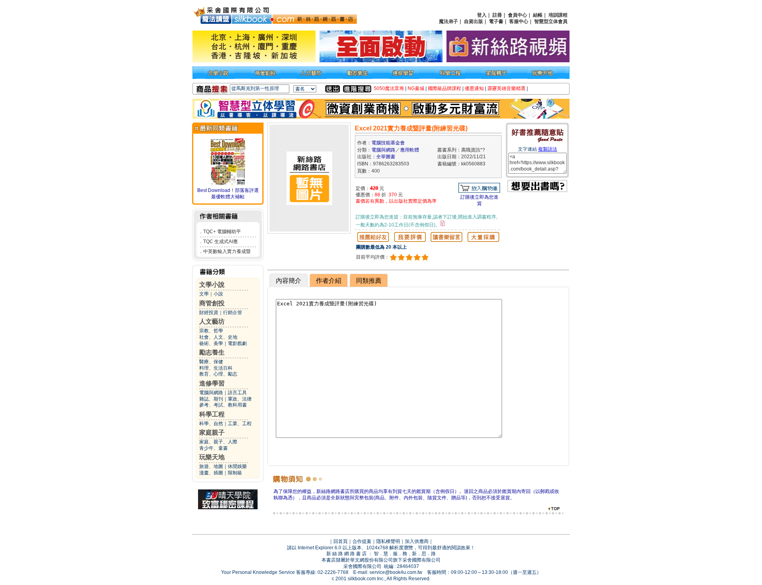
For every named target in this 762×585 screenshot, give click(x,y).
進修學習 (212, 383)
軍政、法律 (240, 399)
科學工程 (212, 414)
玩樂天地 (212, 457)
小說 (218, 294)
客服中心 (518, 21)
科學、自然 (211, 423)
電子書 (496, 21)
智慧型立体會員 (551, 21)
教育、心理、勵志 (218, 374)
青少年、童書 (213, 448)
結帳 (538, 15)
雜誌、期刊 (211, 399)
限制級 (235, 473)
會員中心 (517, 15)
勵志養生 (212, 352)
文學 (204, 294)
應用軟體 (409, 150)
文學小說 (212, 284)
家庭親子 (212, 432)
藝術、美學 (211, 343)
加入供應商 (417, 541)
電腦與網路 (211, 392)
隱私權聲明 (388, 541)
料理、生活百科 (216, 368)
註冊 (497, 15)
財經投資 (208, 312)
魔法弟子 (448, 21)
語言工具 (237, 392)
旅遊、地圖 (211, 466)
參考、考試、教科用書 (223, 405)
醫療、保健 (211, 361)
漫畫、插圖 (211, 473)
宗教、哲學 (211, 331)
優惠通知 (474, 88)
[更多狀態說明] (442, 223)
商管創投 (212, 303)
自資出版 (473, 21)
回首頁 (340, 541)
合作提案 (361, 541)
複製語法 (547, 149)
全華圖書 (385, 156)
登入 (482, 15)
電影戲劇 (237, 343)
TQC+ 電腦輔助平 (222, 231)
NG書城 (416, 88)
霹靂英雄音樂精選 (506, 88)
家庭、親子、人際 (218, 442)
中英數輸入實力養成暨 (227, 251)
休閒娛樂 (237, 466)
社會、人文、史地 (218, 337)
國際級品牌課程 (444, 88)
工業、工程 (240, 423)
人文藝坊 (212, 321)
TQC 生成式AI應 (220, 241)
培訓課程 (558, 15)
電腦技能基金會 (388, 143)
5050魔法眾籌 (389, 88)
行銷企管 (232, 312)
